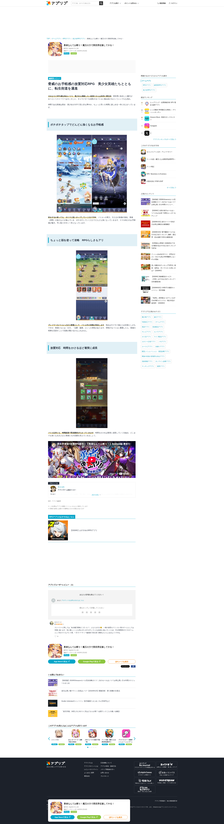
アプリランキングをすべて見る (163, 139)
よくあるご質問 (89, 773)
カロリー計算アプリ (149, 341)
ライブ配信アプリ (160, 337)
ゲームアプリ (56, 38)
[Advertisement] (92, 563)
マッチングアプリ (148, 366)
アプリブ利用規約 (160, 801)
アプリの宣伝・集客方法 (108, 766)
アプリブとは (88, 763)
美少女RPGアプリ (79, 38)
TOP (48, 38)
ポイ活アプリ (146, 337)
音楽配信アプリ (157, 327)
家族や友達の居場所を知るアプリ (153, 356)
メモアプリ (162, 341)
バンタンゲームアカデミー (66, 494)
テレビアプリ (146, 332)
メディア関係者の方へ (108, 769)
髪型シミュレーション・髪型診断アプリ (155, 351)
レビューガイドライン (91, 769)
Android (73, 53)
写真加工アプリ (147, 322)
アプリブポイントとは (91, 766)
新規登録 (163, 3)
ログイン (174, 3)
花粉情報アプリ (147, 361)
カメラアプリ (158, 332)
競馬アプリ (161, 366)
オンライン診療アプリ (163, 361)
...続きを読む (95, 495)
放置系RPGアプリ (160, 85)
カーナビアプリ (147, 346)
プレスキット (105, 776)
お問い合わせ (105, 773)
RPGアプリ (67, 38)
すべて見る (170, 187)
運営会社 (87, 776)
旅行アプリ (158, 317)
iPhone (66, 53)
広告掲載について (106, 763)
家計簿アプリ (146, 317)
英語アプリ (145, 327)
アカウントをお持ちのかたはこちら (73, 600)
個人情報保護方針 (172, 801)
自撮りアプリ (160, 346)
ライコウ (61, 487)
